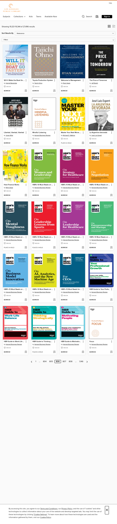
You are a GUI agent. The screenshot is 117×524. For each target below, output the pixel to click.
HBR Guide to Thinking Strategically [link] (42, 342)
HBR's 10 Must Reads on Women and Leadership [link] (42, 185)
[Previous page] (31, 361)
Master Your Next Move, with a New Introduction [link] (71, 133)
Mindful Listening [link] (39, 133)
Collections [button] (19, 16)
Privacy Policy (66, 509)
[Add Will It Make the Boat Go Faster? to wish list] (25, 90)
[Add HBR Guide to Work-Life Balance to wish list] (25, 352)
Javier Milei (9, 135)
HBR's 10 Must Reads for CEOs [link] (71, 289)
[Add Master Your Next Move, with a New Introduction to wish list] (82, 143)
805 (51, 361)
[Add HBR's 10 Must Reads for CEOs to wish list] (82, 299)
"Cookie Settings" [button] (40, 514)
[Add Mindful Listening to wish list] (54, 143)
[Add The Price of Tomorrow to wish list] (111, 90)
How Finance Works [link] (11, 185)
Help (110, 3)
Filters (6, 40)
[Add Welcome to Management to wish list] (82, 90)
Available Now (51, 16)
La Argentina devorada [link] (98, 133)
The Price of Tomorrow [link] (98, 80)
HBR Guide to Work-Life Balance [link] (14, 342)
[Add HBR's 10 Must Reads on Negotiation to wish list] (111, 195)
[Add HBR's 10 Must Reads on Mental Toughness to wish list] (25, 247)
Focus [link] (91, 342)
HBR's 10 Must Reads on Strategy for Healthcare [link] (71, 185)
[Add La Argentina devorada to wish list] (111, 143)
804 (45, 361)
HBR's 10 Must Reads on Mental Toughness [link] (14, 237)
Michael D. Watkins (69, 135)
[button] (87, 17)
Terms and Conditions (48, 509)
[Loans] (97, 17)
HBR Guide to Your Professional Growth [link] (99, 289)
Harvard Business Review (42, 135)
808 (70, 361)
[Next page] (87, 361)
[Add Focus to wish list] (111, 352)
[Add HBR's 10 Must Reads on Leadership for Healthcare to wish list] (82, 247)
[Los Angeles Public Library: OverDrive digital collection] (11, 8)
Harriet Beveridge (11, 83)
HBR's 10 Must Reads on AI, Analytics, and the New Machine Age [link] (42, 289)
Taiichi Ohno (38, 83)
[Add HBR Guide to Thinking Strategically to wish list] (54, 352)
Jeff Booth (94, 83)
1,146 (81, 361)
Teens (38, 16)
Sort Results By (7, 33)
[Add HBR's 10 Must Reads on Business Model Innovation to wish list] (25, 299)
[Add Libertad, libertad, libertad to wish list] (25, 143)
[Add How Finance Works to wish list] (25, 195)
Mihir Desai (9, 188)
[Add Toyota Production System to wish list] (54, 90)
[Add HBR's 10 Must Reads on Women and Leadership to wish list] (54, 195)
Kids (31, 16)
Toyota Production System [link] (42, 80)
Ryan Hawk (66, 83)
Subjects (6, 16)
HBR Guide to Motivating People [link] (71, 342)
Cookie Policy (45, 517)
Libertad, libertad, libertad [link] (14, 133)
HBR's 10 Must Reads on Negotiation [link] (99, 185)
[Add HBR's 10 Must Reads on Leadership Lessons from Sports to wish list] (54, 247)
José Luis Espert (96, 135)
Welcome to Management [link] (71, 80)
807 (64, 361)
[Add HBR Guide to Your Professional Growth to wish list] (111, 299)
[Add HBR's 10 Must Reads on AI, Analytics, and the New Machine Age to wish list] (54, 299)
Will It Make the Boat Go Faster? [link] (14, 80)
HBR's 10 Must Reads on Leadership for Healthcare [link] (71, 237)
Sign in (107, 16)
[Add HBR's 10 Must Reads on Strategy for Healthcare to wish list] (82, 195)
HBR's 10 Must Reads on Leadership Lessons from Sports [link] (42, 237)
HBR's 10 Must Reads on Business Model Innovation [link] (14, 289)
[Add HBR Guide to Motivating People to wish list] (82, 352)
